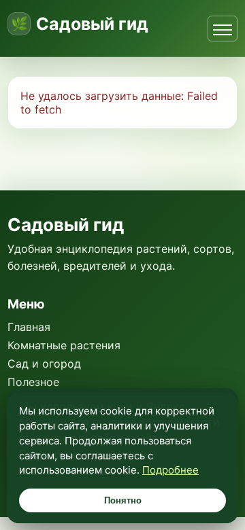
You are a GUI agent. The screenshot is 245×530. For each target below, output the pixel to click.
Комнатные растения (63, 345)
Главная (28, 327)
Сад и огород (44, 363)
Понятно (123, 500)
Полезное (33, 382)
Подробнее (170, 469)
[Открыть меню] (223, 28)
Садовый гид (92, 24)
